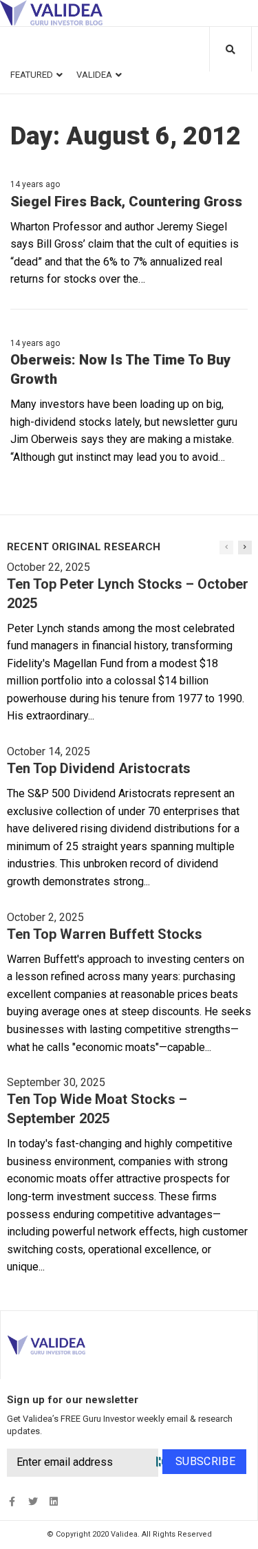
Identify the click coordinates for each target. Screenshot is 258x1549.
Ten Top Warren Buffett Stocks (104, 934)
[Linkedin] (53, 1501)
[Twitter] (33, 1501)
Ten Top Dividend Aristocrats (99, 768)
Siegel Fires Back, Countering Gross (126, 201)
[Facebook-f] (12, 1501)
